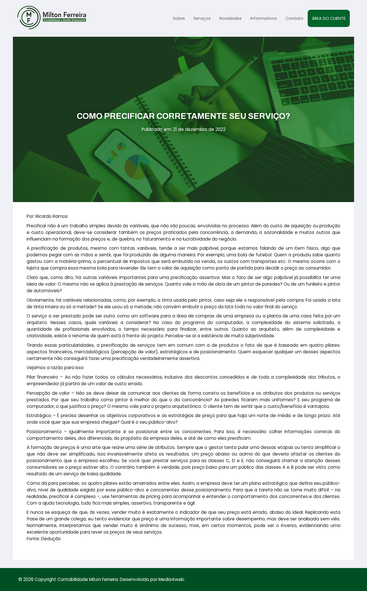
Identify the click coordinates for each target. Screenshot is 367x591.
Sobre (179, 18)
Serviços (202, 18)
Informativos (263, 18)
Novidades (230, 18)
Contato (294, 18)
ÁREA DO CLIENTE (328, 18)
